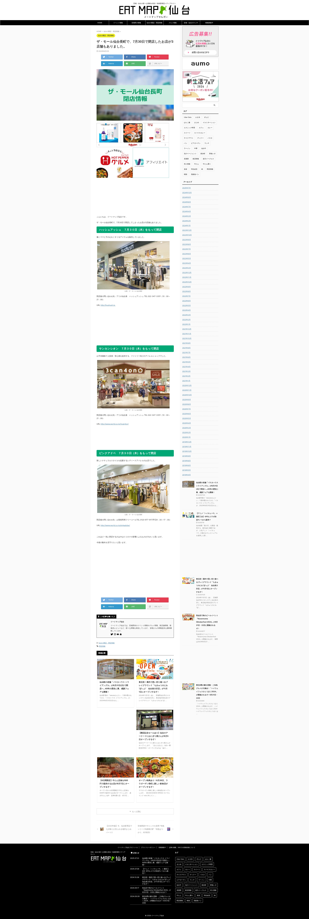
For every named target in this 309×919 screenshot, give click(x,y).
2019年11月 (186, 447)
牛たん (196, 164)
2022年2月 (186, 320)
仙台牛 (203, 148)
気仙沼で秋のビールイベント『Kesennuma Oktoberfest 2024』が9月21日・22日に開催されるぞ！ (207, 621)
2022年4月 (186, 310)
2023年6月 (186, 254)
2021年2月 (186, 376)
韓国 (185, 174)
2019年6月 (186, 465)
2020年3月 (186, 428)
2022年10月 (187, 282)
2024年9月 (186, 197)
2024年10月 (187, 193)
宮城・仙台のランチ (191, 23)
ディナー (200, 138)
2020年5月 (186, 418)
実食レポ (212, 153)
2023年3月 (186, 268)
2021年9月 (186, 343)
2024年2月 (186, 221)
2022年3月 (186, 315)
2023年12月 (187, 230)
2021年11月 (186, 334)
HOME (99, 23)
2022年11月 (186, 277)
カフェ (201, 128)
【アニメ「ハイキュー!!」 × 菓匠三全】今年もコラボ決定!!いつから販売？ (207, 516)
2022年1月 (186, 324)
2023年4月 (186, 263)
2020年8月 (186, 404)
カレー (210, 128)
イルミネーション (209, 122)
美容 (185, 169)
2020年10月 (187, 395)
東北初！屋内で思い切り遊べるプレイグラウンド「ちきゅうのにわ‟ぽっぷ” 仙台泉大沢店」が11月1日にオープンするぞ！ (207, 585)
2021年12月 (186, 329)
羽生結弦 (194, 169)
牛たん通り (207, 164)
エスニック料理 (189, 128)
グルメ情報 (173, 23)
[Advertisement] (135, 195)
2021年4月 (186, 367)
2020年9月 (186, 399)
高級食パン (195, 174)
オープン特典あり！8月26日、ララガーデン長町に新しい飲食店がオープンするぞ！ (153, 783)
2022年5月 (186, 305)
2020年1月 (186, 437)
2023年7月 (186, 249)
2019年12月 (186, 442)
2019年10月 (187, 451)
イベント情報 (118, 23)
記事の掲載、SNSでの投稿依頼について (182, 847)
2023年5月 (186, 258)
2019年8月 (186, 461)
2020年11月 (186, 390)
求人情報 (187, 164)
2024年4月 (186, 211)
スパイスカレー (199, 133)
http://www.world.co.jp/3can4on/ (115, 424)
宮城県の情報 (136, 23)
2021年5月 (186, 362)
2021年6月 (186, 357)
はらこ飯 (187, 122)
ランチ (206, 143)
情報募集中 (209, 23)
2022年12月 (186, 272)
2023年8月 (186, 244)
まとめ (196, 122)
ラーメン (187, 148)
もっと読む (136, 811)
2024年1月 (186, 225)
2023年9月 (186, 240)
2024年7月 (186, 207)
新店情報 (196, 159)
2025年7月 (186, 188)
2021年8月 (186, 348)
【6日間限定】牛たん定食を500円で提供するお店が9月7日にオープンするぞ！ (114, 783)
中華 (195, 148)
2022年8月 (186, 291)
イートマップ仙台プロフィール (128, 847)
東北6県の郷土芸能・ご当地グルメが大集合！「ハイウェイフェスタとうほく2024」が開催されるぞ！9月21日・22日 (207, 691)
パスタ (210, 138)
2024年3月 (186, 216)
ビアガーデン (195, 143)
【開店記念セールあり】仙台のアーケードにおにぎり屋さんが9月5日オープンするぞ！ (153, 736)
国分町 (202, 153)
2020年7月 (186, 409)
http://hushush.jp (108, 305)
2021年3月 (186, 371)
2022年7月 (186, 296)
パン (185, 143)
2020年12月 (187, 385)
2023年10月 (187, 235)
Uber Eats (187, 117)
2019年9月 (186, 456)
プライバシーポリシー (148, 847)
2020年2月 (186, 432)
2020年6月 (186, 414)
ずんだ (206, 117)
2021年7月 (186, 352)
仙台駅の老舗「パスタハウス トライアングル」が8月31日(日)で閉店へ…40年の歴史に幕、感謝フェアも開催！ (156, 861)
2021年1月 (186, 381)
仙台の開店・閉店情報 (154, 23)
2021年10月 (186, 338)
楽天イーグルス (208, 159)
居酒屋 (186, 159)
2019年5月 (186, 470)
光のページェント (190, 153)
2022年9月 (186, 287)
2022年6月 (186, 301)
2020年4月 (186, 423)
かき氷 (197, 117)
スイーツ (187, 133)
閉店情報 (102, 646)
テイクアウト (188, 138)
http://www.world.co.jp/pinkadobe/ (115, 525)
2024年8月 (186, 202)
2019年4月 (186, 475)
